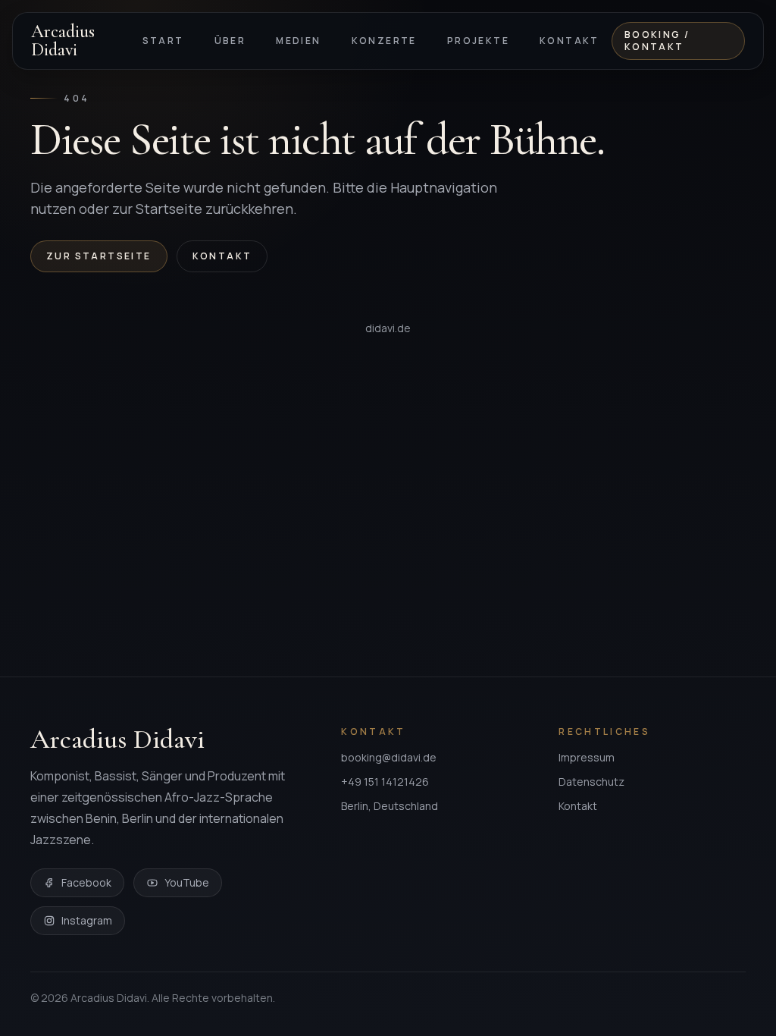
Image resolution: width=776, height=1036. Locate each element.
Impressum (587, 757)
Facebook (86, 882)
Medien (298, 40)
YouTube (186, 882)
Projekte (478, 40)
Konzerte (384, 40)
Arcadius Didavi (63, 41)
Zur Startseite (99, 256)
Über (230, 40)
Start (163, 40)
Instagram (86, 920)
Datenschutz (591, 781)
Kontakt (569, 40)
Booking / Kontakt (657, 40)
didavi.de (388, 328)
